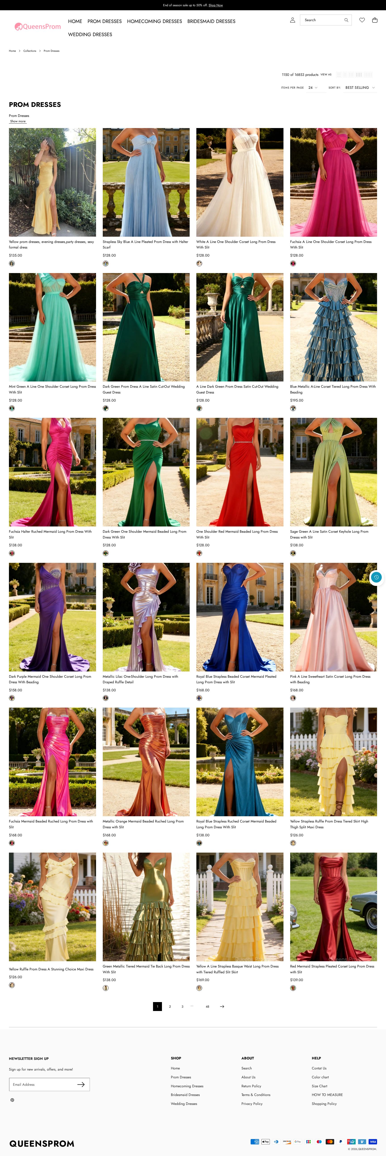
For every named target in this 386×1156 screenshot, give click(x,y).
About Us (248, 1077)
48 (207, 1006)
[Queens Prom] (37, 28)
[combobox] (325, 20)
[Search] (346, 20)
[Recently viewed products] (376, 577)
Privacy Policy (251, 1103)
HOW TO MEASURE (327, 1094)
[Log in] (292, 20)
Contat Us (319, 1068)
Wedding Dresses (184, 1103)
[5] (368, 75)
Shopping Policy (324, 1103)
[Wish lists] (362, 20)
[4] (359, 75)
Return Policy (251, 1086)
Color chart (320, 1077)
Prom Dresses (181, 1077)
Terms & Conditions (255, 1094)
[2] (345, 75)
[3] (351, 75)
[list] (339, 75)
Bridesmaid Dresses (185, 1094)
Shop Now (216, 5)
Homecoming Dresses (187, 1086)
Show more (17, 121)
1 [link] (157, 1006)
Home (175, 1068)
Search (246, 1068)
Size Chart (319, 1086)
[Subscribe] (81, 1084)
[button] (375, 20)
